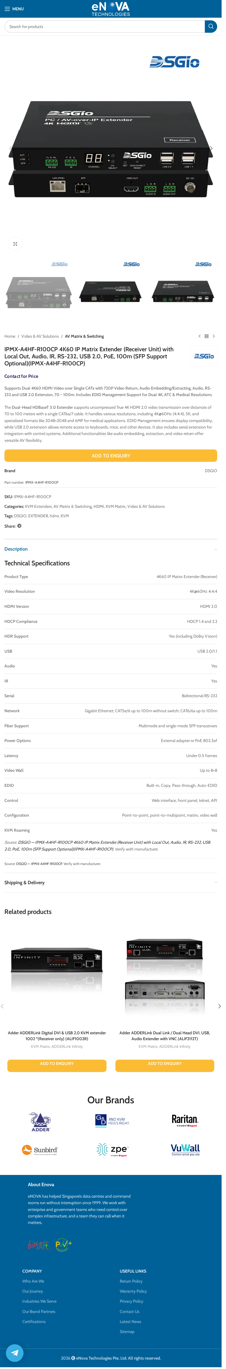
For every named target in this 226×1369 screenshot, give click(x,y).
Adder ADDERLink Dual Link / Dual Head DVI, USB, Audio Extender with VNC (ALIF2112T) (164, 1035)
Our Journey (32, 1291)
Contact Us (129, 1311)
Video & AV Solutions (40, 336)
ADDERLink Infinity (67, 1046)
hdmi (54, 515)
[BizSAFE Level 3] (40, 1245)
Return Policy (131, 1281)
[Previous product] (199, 336)
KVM (65, 515)
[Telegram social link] (19, 526)
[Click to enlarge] (15, 243)
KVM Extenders (38, 506)
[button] (10, 148)
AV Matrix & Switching (84, 336)
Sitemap (127, 1331)
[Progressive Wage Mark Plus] (64, 1245)
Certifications (34, 1321)
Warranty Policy (133, 1291)
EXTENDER (38, 515)
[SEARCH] (211, 26)
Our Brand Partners (38, 1311)
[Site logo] (111, 8)
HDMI (99, 506)
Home (9, 336)
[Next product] (213, 336)
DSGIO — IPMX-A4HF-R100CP (39, 864)
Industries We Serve (39, 1301)
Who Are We (33, 1281)
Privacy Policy (131, 1301)
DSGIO (20, 515)
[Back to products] (206, 336)
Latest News (130, 1321)
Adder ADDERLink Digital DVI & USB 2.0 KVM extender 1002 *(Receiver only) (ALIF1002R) (57, 1035)
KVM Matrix (116, 506)
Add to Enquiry (111, 456)
